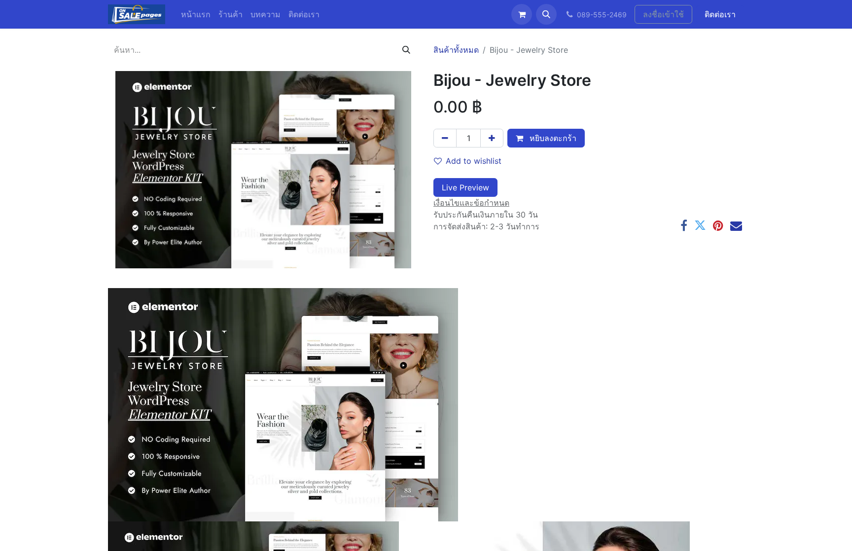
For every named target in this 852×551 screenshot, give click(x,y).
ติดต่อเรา (720, 14)
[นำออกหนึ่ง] (445, 138)
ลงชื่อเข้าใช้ (663, 14)
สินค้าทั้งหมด (456, 50)
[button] (546, 14)
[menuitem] (195, 14)
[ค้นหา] (406, 49)
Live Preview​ (465, 187)
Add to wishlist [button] (473, 161)
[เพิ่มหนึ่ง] (491, 138)
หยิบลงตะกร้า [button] (551, 138)
